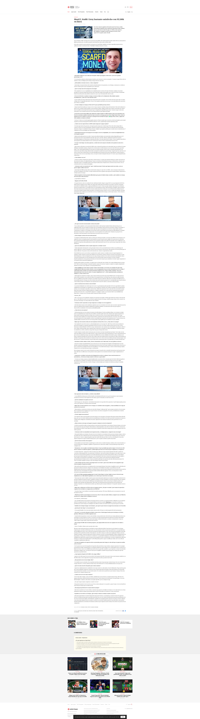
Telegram (92, 607)
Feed (68, 11)
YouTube (86, 607)
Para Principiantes (81, 11)
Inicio (69, 704)
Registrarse (84, 637)
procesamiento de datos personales (96, 717)
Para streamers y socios (72, 713)
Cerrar (123, 716)
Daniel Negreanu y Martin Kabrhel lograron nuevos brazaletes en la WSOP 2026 (100, 696)
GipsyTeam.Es (74, 711)
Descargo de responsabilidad (111, 710)
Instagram (96, 607)
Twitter (89, 607)
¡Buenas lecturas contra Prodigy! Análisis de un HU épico (122, 696)
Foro (105, 11)
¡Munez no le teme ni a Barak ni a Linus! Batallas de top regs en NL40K (77, 696)
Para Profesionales (89, 11)
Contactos (108, 708)
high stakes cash (85, 610)
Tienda (101, 11)
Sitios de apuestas (87, 704)
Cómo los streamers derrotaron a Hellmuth (125, 622)
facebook (82, 607)
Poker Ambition (100, 610)
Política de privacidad (110, 713)
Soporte (129, 704)
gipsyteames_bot (129, 708)
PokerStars (108, 502)
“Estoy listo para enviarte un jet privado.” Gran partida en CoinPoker (104, 623)
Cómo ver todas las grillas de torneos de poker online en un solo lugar (77, 674)
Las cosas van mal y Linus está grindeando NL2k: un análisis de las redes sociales (122, 674)
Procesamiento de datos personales (112, 711)
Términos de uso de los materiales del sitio (91, 708)
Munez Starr (95, 610)
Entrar (131, 7)
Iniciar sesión (78, 637)
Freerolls (96, 11)
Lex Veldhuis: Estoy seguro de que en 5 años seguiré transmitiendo (82, 623)
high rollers (80, 610)
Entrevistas (91, 610)
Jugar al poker (73, 11)
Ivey (111, 116)
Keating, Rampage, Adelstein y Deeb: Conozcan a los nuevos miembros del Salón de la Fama (100, 674)
